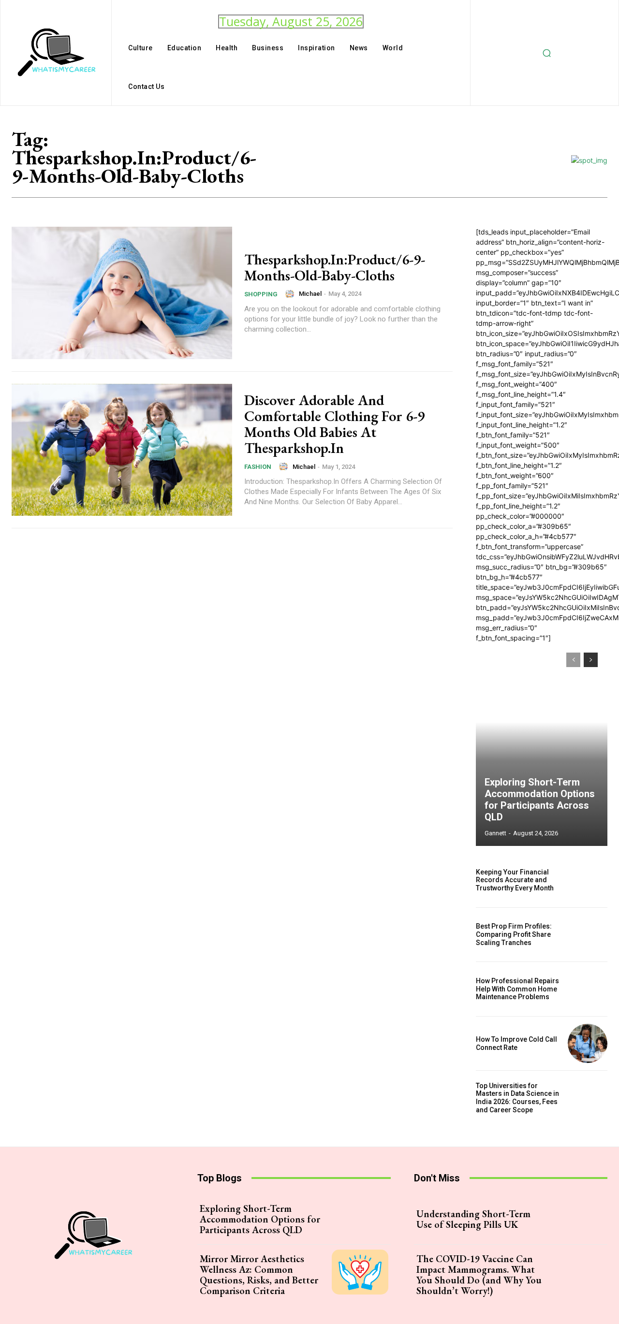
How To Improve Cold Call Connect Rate (516, 1043)
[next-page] (591, 660)
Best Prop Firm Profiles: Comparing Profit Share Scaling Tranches (514, 934)
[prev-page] (573, 660)
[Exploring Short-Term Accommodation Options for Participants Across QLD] (541, 744)
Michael (310, 293)
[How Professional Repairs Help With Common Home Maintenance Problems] (587, 989)
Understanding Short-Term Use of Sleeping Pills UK (473, 1219)
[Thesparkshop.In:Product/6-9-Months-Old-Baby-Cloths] (122, 293)
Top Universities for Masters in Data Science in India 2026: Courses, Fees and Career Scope (517, 1098)
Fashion (257, 466)
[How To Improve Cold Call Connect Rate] (587, 1043)
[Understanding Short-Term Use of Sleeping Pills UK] (576, 1219)
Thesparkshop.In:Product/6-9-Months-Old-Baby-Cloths (334, 267)
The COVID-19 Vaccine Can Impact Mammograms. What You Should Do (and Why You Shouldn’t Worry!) (479, 1274)
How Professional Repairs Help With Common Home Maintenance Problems (517, 989)
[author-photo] (291, 294)
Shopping (261, 294)
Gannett (495, 833)
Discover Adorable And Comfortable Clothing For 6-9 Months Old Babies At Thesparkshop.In (334, 424)
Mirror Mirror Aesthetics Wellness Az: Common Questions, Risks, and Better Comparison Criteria (259, 1274)
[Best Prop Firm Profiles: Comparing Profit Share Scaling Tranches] (587, 935)
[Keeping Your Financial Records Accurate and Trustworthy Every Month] (587, 880)
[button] (547, 53)
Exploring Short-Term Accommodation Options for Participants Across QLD (540, 799)
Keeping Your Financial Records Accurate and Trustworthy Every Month (515, 880)
